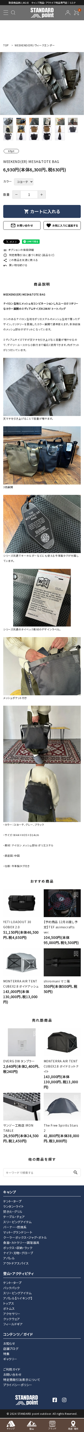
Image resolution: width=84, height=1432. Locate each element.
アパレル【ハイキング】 (18, 1298)
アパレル (9, 1258)
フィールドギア (13, 1324)
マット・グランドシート (18, 1232)
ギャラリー (10, 1359)
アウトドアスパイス (16, 1263)
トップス (8, 1303)
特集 (6, 1354)
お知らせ (9, 1343)
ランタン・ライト (13, 1206)
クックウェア (11, 1319)
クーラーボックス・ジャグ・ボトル (25, 1237)
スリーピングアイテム (17, 1222)
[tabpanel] (42, 83)
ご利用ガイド (11, 1369)
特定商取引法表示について (21, 1379)
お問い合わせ (22, 225)
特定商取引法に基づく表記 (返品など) (28, 255)
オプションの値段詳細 (18, 250)
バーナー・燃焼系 (15, 1227)
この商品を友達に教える (20, 260)
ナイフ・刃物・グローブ (18, 1253)
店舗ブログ (11, 1348)
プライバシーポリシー (17, 1385)
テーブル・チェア (14, 1217)
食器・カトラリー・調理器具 (21, 1242)
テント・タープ (12, 1201)
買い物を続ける (15, 265)
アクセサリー (11, 1314)
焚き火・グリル (12, 1211)
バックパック (11, 1288)
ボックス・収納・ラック (18, 1248)
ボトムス (9, 1308)
